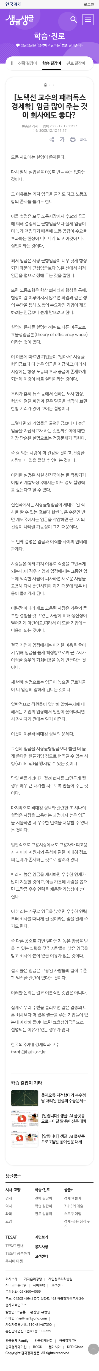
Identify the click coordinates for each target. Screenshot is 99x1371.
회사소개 (12, 1279)
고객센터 (57, 1285)
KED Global (75, 1347)
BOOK (37, 1347)
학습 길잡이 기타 (26, 1083)
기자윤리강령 (33, 1279)
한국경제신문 (44, 1341)
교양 (9, 1222)
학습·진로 (49, 36)
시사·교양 (13, 1190)
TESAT (11, 1237)
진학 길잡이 (27, 63)
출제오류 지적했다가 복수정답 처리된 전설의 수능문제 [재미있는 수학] (63, 1101)
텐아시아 (55, 1347)
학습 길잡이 (51, 63)
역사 (9, 1206)
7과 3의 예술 (73, 1206)
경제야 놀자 (72, 1199)
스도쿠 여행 (72, 1214)
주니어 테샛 (14, 1261)
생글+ (68, 1190)
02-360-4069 (30, 1292)
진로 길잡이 (76, 63)
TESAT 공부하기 (18, 1254)
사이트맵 (39, 1285)
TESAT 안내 (15, 1246)
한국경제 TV (67, 1341)
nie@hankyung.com (31, 1319)
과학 (9, 1214)
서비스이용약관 (16, 1285)
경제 (9, 1199)
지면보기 (41, 1237)
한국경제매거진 (16, 1347)
